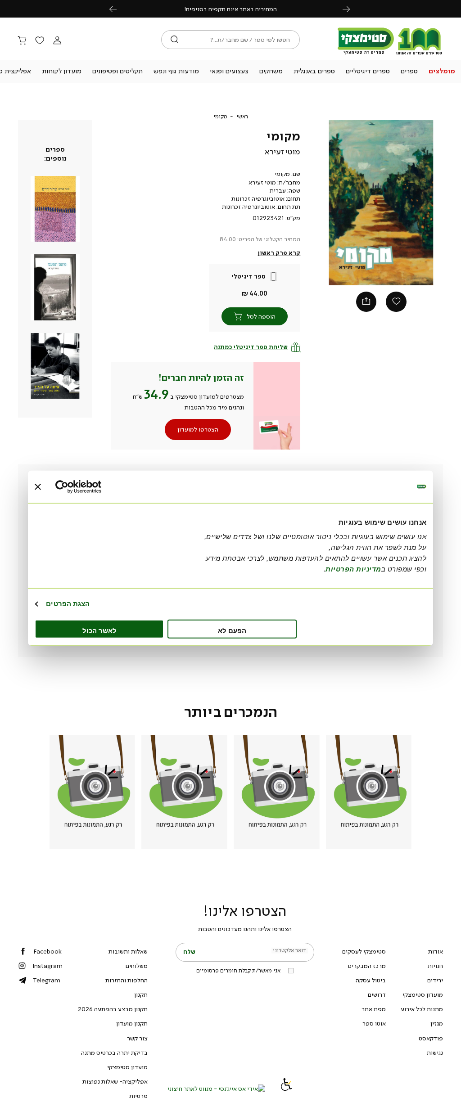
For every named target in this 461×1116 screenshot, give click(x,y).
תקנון (141, 994)
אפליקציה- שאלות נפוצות (115, 1081)
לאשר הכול (99, 630)
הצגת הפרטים (68, 604)
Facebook (47, 951)
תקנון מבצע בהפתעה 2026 (113, 1009)
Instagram (47, 966)
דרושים (377, 994)
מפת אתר (374, 1009)
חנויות (435, 966)
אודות (435, 951)
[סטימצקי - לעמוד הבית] (390, 55)
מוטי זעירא (282, 151)
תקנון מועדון (132, 1023)
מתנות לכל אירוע (422, 1009)
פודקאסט (431, 1038)
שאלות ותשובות (128, 951)
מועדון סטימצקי (422, 994)
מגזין (436, 1023)
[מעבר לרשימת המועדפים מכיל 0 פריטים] (40, 41)
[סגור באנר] (38, 486)
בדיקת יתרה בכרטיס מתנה (114, 1052)
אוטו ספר (374, 1023)
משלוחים (137, 966)
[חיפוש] (174, 39)
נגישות (435, 1052)
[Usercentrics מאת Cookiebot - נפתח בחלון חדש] (94, 487)
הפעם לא (232, 630)
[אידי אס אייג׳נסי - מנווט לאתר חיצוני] (216, 1088)
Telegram (46, 980)
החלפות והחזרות (126, 980)
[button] (442, 72)
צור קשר (137, 1038)
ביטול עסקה (371, 980)
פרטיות (138, 1096)
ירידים (435, 980)
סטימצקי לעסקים (364, 951)
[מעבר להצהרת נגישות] (286, 1088)
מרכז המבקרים (367, 966)
